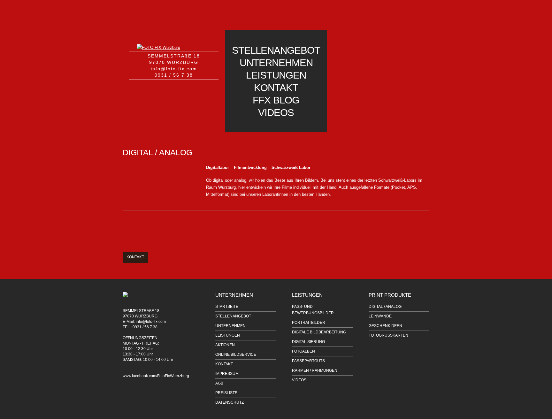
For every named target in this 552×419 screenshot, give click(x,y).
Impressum (227, 373)
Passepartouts (308, 361)
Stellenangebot (276, 50)
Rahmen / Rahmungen (314, 370)
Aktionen (225, 345)
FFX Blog (276, 100)
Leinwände (380, 316)
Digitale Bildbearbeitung (319, 332)
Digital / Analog (385, 306)
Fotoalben (303, 351)
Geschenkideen (385, 326)
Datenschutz (229, 402)
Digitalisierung (308, 341)
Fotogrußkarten (388, 335)
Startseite (226, 306)
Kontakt (276, 87)
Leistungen (276, 75)
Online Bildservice (235, 354)
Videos (276, 112)
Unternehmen (276, 62)
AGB (219, 383)
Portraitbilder (308, 322)
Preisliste (226, 393)
